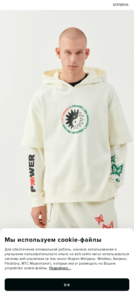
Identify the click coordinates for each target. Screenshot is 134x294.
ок (67, 284)
